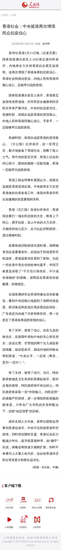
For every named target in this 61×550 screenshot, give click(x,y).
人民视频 (9, 527)
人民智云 (23, 527)
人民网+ (22, 507)
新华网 (46, 44)
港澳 (13, 15)
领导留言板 (51, 507)
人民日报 (9, 507)
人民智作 (37, 527)
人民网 (4, 15)
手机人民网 (37, 507)
